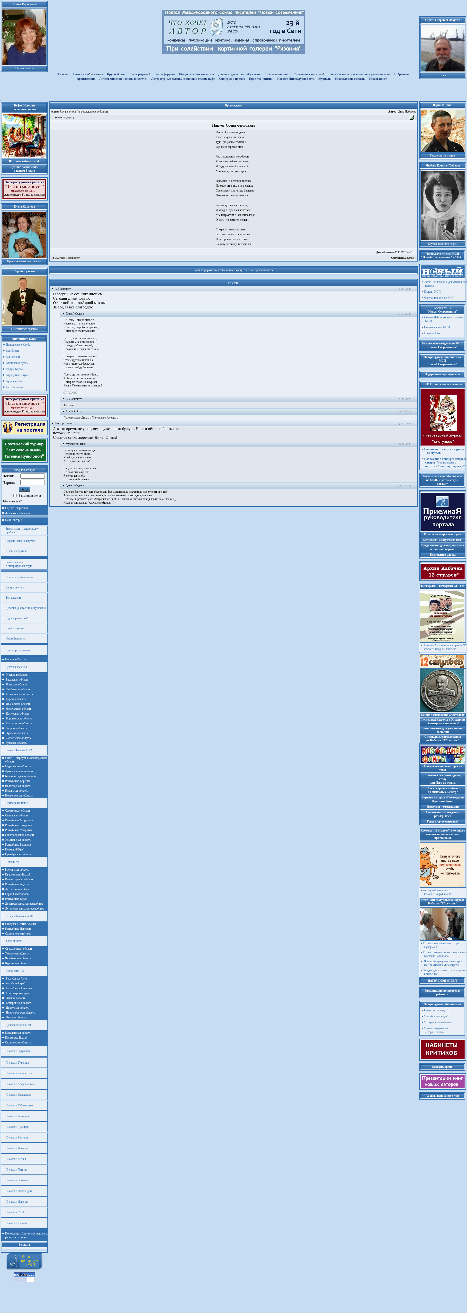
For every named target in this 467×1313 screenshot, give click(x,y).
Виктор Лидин (63, 423)
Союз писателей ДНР (437, 1010)
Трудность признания (443, 155)
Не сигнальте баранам (24, 329)
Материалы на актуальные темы (442, 540)
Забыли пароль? (12, 501)
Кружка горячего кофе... (443, 243)
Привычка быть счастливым (24, 261)
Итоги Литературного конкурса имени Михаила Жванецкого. (442, 963)
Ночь (443, 75)
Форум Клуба (14, 369)
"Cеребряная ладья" (436, 1016)
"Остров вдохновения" (438, 1022)
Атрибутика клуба (17, 375)
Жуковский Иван (76, 444)
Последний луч (66, 258)
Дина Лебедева (402, 111)
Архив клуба (14, 381)
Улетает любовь (24, 68)
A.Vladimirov (63, 288)
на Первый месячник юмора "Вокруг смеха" (437, 892)
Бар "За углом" (15, 387)
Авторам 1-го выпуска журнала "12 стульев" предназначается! (445, 647)
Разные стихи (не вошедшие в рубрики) (83, 111)
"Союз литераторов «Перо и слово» (436, 1030)
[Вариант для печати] (411, 119)
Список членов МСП (437, 327)
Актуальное (403, 258)
